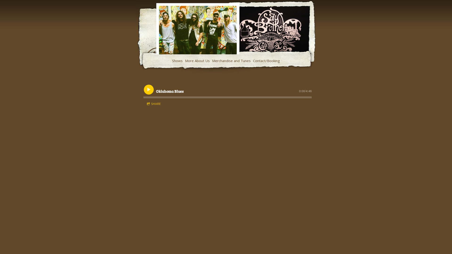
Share (156, 104)
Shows (177, 60)
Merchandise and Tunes (231, 60)
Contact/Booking (266, 60)
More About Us (197, 60)
